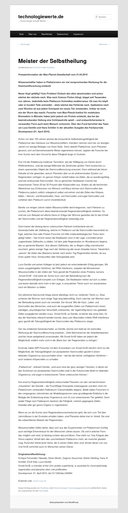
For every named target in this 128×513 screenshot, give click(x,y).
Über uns (32, 34)
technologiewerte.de (41, 16)
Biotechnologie (60, 488)
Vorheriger (24, 44)
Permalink (43, 490)
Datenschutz (62, 34)
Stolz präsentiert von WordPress (64, 502)
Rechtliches (47, 34)
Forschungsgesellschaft (79, 488)
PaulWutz (51, 67)
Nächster (104, 44)
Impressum (78, 34)
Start (21, 34)
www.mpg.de (39, 480)
